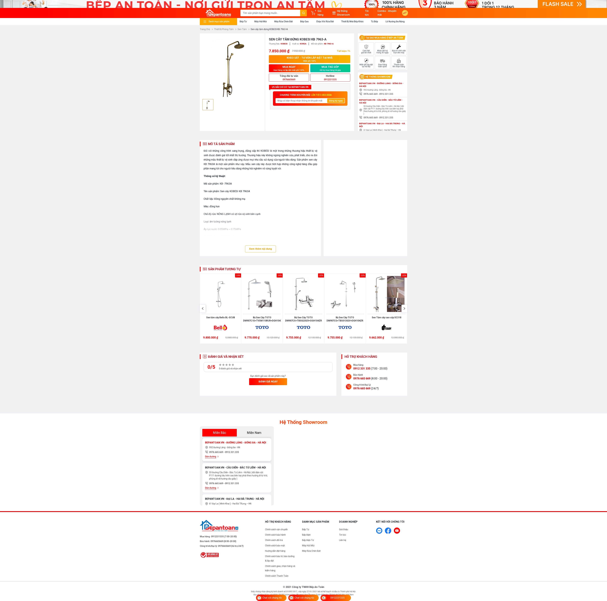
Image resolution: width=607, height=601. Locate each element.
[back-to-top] (601, 581)
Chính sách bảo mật (275, 545)
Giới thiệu (343, 529)
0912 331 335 (361, 368)
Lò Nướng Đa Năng (395, 21)
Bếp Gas (304, 21)
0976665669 (217, 541)
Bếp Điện (306, 535)
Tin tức (342, 535)
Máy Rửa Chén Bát (283, 21)
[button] (202, 308)
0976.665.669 (371, 94)
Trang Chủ (205, 29)
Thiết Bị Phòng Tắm (224, 29)
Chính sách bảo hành (275, 535)
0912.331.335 (386, 94)
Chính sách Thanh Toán (276, 576)
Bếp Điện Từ (308, 540)
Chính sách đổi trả (274, 540)
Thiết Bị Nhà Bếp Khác (352, 21)
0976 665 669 (361, 378)
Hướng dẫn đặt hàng (275, 551)
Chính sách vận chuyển (276, 529)
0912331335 (217, 536)
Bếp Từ (243, 21)
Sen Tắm (242, 29)
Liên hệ (342, 540)
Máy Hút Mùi (260, 21)
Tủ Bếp (374, 21)
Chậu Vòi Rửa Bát (325, 21)
